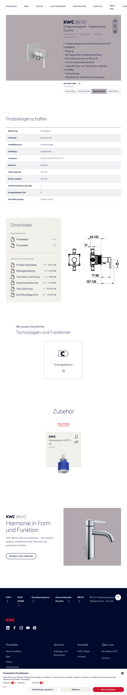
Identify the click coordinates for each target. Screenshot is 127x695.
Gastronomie (58, 6)
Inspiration (79, 6)
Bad (26, 6)
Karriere (106, 658)
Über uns (112, 6)
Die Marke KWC (110, 651)
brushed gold (84, 91)
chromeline (70, 91)
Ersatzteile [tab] (64, 424)
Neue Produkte (13, 651)
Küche (39, 6)
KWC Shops (84, 651)
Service (98, 6)
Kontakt (83, 644)
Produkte (11, 6)
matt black (113, 91)
